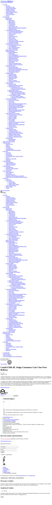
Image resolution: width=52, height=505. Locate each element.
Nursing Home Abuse (10, 65)
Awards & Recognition (11, 8)
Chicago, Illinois (12, 183)
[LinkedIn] (4, 459)
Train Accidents (12, 125)
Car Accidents (12, 120)
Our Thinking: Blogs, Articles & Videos (14, 156)
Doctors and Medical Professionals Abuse (17, 56)
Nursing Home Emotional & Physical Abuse (18, 69)
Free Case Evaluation (5, 190)
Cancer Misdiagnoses (13, 54)
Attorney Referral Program (11, 12)
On (3, 491)
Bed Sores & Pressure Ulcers (15, 68)
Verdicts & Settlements (11, 163)
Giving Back (8, 173)
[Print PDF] (9, 364)
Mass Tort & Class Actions (9, 141)
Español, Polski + (7, 354)
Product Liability (9, 83)
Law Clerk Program (10, 14)
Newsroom (5, 151)
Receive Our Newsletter (11, 158)
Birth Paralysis (12, 23)
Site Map (5, 470)
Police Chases (12, 37)
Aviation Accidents (13, 116)
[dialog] (26, 477)
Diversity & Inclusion (10, 174)
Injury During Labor (13, 26)
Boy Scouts (11, 101)
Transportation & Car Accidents (13, 113)
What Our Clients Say (10, 164)
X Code (2, 450)
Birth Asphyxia (12, 21)
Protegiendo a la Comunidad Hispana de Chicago (16, 177)
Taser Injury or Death (13, 40)
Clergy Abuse (12, 102)
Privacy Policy (6, 469)
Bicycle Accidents (12, 117)
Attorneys (8, 146)
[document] (26, 489)
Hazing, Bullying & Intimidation (16, 105)
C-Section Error (12, 24)
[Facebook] (3, 462)
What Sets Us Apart (10, 7)
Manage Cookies (6, 472)
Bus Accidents (12, 119)
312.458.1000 (6, 352)
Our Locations (9, 180)
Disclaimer (5, 468)
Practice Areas (6, 16)
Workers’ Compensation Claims (15, 136)
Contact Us (5, 178)
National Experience (10, 9)
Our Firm (5, 4)
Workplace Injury (9, 128)
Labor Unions (9, 169)
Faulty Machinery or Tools (14, 86)
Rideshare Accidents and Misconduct (17, 109)
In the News (8, 153)
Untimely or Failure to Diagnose (15, 64)
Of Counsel (8, 147)
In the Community (7, 171)
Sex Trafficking (12, 112)
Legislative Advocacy (10, 10)
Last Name (3, 447)
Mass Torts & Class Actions (12, 49)
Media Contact (9, 186)
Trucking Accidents (13, 127)
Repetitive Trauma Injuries (14, 134)
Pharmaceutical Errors (13, 60)
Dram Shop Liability (13, 76)
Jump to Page (3, 394)
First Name (3, 446)
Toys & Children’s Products (15, 95)
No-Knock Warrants (13, 36)
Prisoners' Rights (12, 38)
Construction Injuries (13, 130)
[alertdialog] (26, 489)
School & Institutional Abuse (15, 111)
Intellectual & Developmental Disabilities (17, 27)
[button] (4, 457)
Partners (7, 145)
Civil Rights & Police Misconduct (13, 30)
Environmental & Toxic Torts (12, 43)
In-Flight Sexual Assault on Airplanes (17, 106)
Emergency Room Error (14, 57)
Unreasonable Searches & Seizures (16, 41)
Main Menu (10, 2)
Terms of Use (32, 475)
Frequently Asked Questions (12, 168)
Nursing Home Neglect (14, 72)
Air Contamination (13, 46)
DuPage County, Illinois (14, 184)
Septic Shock (11, 62)
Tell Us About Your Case (6, 441)
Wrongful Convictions (13, 42)
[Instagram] (4, 460)
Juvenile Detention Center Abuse (16, 107)
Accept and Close (19, 477)
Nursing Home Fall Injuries (14, 70)
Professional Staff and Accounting (13, 150)
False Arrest (11, 35)
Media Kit (8, 160)
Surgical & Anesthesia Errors (15, 63)
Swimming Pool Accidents (14, 81)
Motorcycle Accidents (13, 123)
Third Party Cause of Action (15, 135)
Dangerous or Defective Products (16, 85)
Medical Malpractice (10, 51)
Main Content (10, 1)
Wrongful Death (9, 138)
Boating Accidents (13, 118)
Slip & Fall (11, 79)
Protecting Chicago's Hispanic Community (15, 175)
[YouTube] (4, 464)
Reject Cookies (12, 477)
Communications (9, 149)
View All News (4, 364)
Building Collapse (12, 75)
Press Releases (9, 155)
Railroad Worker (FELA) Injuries (16, 133)
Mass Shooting (12, 140)
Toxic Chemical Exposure (14, 47)
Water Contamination (13, 48)
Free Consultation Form (11, 185)
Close (2, 496)
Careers (7, 15)
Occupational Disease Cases (15, 131)
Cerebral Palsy (12, 25)
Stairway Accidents (13, 80)
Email (2, 449)
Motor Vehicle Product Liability (15, 91)
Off (6, 491)
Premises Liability (10, 73)
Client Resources (6, 166)
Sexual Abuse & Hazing (11, 98)
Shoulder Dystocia (13, 29)
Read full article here (5, 387)
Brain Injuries (11, 53)
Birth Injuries (9, 19)
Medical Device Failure (14, 59)
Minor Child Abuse (13, 108)
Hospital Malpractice (13, 58)
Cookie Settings (4, 2)
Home (4, 467)
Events (7, 157)
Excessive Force (12, 34)
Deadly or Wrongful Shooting (15, 32)
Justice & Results (9, 13)
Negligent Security (13, 78)
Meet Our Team (6, 142)
